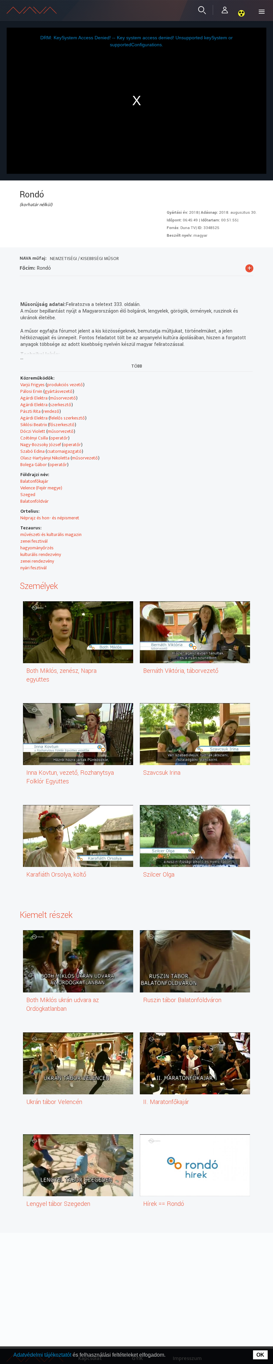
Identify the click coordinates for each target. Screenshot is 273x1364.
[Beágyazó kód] (61, 284)
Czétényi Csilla (34, 438)
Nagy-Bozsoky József (40, 444)
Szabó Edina (32, 451)
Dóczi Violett (32, 431)
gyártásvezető (59, 391)
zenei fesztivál (34, 541)
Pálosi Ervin (31, 391)
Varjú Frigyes (32, 385)
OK (260, 1355)
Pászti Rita (30, 411)
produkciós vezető (65, 385)
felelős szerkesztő (67, 418)
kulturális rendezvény (40, 554)
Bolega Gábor (33, 464)
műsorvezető (63, 398)
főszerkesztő (62, 424)
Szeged (27, 494)
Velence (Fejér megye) (41, 488)
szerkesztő (60, 405)
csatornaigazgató (64, 451)
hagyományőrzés (37, 548)
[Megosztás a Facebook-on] (73, 284)
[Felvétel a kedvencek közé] (25, 284)
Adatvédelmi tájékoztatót (43, 1355)
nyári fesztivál (33, 568)
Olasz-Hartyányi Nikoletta (45, 458)
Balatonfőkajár (34, 481)
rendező (51, 411)
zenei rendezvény (37, 561)
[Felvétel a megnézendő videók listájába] (37, 284)
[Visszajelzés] (85, 284)
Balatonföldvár (34, 501)
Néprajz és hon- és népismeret (49, 518)
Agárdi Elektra (34, 398)
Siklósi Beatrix (33, 424)
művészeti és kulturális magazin (51, 534)
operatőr (59, 438)
